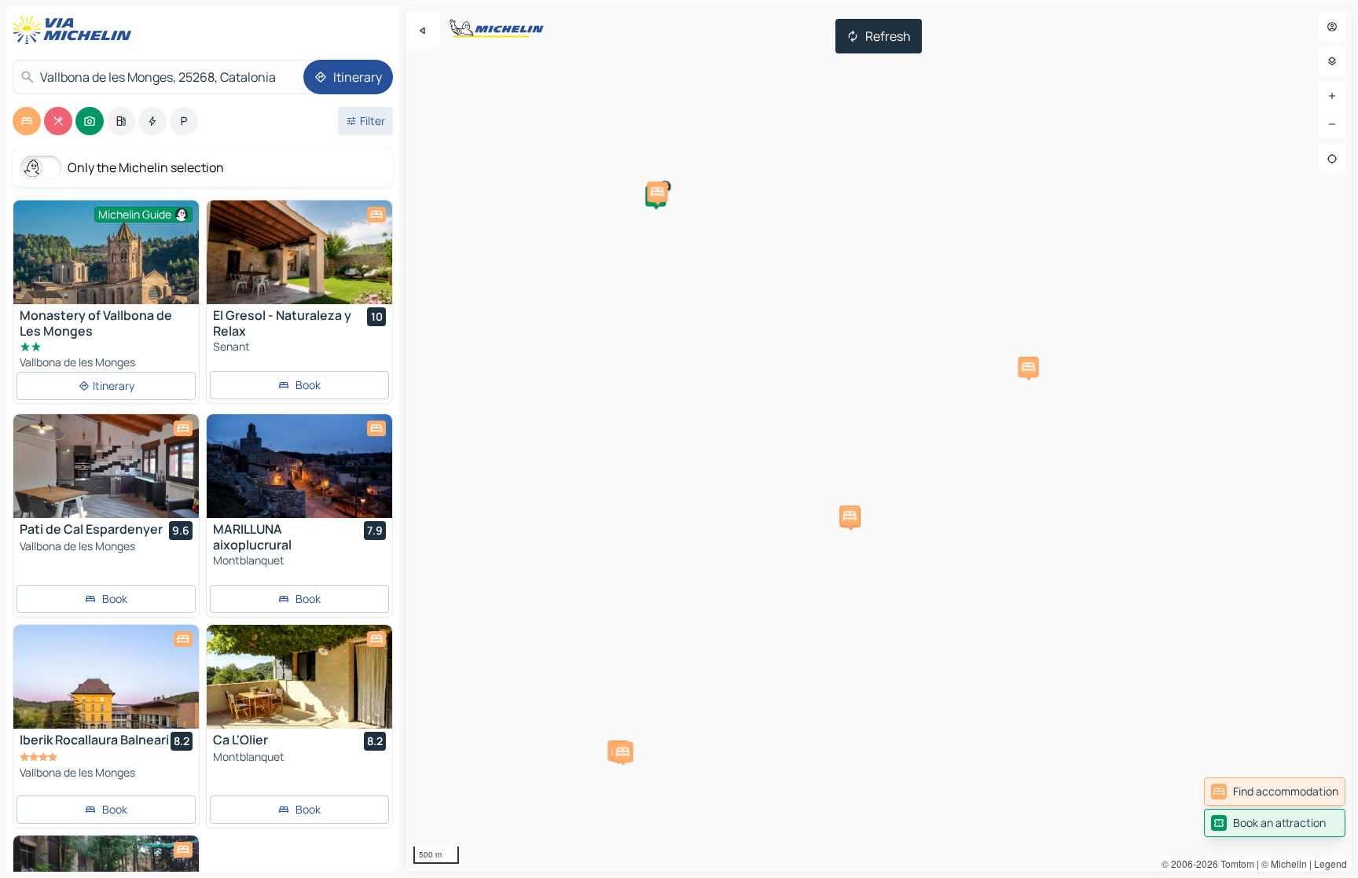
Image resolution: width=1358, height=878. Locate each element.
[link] (1274, 791)
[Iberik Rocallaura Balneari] (106, 677)
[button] (657, 192)
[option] (27, 121)
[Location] (1332, 159)
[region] (879, 439)
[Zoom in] (1332, 96)
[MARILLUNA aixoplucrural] (299, 466)
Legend (1330, 863)
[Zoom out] (1332, 124)
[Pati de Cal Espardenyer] (106, 466)
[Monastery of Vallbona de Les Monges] (106, 262)
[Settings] (1332, 61)
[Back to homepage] (75, 30)
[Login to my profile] (1332, 27)
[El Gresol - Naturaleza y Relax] (299, 252)
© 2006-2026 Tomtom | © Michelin (1234, 863)
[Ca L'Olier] (299, 677)
